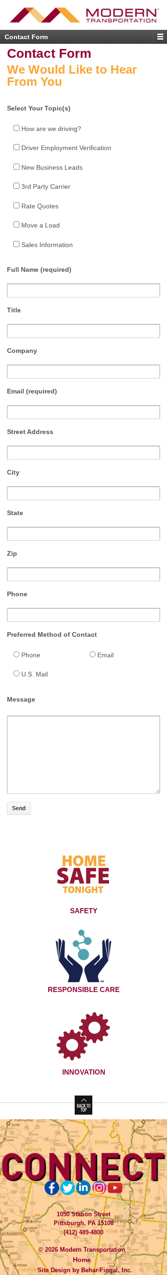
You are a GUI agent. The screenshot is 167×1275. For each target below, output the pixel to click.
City (13, 472)
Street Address (30, 431)
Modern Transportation (91, 1249)
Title (14, 310)
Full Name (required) (39, 269)
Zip (12, 553)
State (15, 513)
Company (22, 350)
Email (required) (32, 391)
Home (82, 1259)
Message (21, 699)
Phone (17, 594)
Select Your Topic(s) (39, 108)
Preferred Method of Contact (52, 634)
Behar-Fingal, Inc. (106, 1270)
